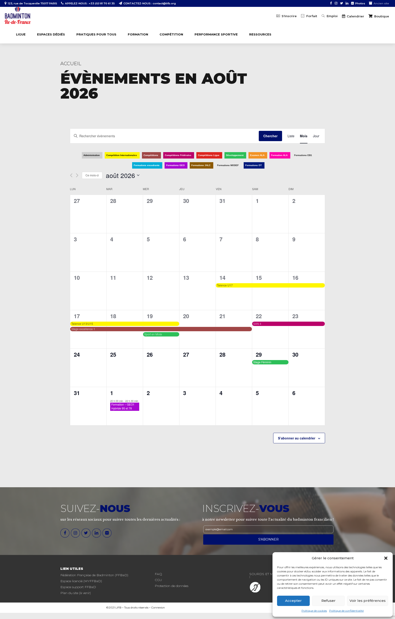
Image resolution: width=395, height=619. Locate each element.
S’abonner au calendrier (296, 438)
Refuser (328, 600)
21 (222, 316)
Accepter (293, 600)
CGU (158, 580)
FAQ (158, 574)
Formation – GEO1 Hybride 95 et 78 (122, 406)
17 (77, 316)
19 (150, 316)
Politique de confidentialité (346, 610)
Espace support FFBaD (78, 587)
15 (259, 277)
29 (259, 354)
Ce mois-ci (92, 175)
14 (222, 277)
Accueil (70, 63)
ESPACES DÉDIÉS (51, 34)
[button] (386, 558)
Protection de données (171, 586)
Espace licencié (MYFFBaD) (81, 581)
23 (295, 316)
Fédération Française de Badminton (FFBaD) (94, 575)
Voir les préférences (368, 600)
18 (113, 316)
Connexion (158, 607)
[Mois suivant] (77, 175)
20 (186, 316)
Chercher (270, 136)
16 (295, 277)
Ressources (260, 34)
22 (259, 316)
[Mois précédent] (71, 175)
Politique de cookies (314, 610)
